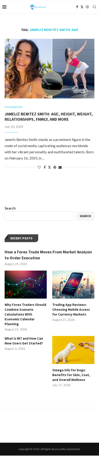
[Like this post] (39, 167)
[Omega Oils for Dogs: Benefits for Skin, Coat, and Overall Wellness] (73, 350)
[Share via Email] (60, 167)
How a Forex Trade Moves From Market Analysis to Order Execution (48, 254)
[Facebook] (77, 7)
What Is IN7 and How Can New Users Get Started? (24, 340)
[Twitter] (82, 7)
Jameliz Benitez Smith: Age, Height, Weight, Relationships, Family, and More (49, 116)
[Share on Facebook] (45, 167)
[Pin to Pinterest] (54, 167)
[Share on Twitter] (49, 167)
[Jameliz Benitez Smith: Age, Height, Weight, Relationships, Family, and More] (49, 68)
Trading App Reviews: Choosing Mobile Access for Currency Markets (71, 309)
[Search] (94, 7)
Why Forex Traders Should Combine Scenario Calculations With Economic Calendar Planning (25, 314)
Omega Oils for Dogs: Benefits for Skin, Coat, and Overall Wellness (71, 375)
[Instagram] (87, 7)
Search (10, 208)
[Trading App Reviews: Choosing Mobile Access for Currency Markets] (73, 285)
